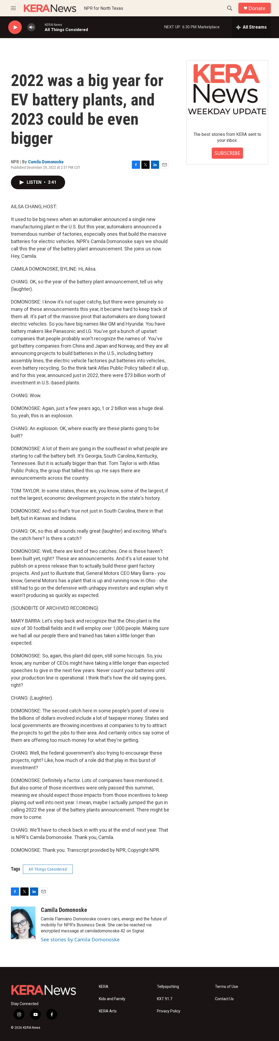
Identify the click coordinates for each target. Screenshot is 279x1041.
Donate (256, 8)
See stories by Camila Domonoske (80, 939)
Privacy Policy (168, 1011)
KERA (103, 987)
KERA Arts (108, 1011)
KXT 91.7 (164, 999)
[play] (15, 27)
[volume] (31, 27)
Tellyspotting (168, 987)
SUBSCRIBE (227, 153)
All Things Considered (48, 869)
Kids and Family (112, 999)
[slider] (40, 27)
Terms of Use (226, 987)
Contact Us (224, 999)
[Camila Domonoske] (23, 923)
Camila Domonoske (45, 161)
